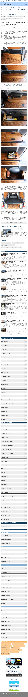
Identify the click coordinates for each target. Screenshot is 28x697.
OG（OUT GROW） (5, 651)
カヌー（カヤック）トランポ (17, 18)
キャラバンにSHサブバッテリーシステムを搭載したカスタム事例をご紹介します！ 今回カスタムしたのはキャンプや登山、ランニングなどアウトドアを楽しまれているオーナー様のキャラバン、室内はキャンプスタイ (14, 317)
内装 (3, 14)
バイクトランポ (4, 341)
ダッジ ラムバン (4, 511)
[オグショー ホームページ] (14, 668)
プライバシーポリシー (15, 693)
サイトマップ (7, 693)
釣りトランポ (4, 388)
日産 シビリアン (4, 484)
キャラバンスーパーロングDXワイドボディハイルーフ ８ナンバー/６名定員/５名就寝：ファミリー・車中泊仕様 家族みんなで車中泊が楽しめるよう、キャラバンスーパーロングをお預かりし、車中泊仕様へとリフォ (14, 275)
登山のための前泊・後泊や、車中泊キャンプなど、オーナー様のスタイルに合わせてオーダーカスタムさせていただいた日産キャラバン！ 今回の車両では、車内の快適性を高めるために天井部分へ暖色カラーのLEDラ (14, 291)
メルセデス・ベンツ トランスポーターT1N (10, 500)
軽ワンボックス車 (5, 519)
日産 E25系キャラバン (6, 465)
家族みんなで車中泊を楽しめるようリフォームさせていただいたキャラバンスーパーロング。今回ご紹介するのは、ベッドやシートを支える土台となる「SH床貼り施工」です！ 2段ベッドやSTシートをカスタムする (14, 266)
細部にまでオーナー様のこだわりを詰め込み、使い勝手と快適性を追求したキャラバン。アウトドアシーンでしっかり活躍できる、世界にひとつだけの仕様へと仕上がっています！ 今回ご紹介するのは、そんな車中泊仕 (14, 308)
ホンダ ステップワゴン (6, 488)
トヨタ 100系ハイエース (6, 429)
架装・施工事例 (5, 7)
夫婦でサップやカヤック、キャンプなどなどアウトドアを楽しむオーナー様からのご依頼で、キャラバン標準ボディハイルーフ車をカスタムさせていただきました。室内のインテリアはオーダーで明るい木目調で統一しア (14, 234)
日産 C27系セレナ (17, 649)
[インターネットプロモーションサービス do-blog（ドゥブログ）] (14, 690)
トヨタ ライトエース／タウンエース (8, 433)
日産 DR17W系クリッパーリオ (7, 649)
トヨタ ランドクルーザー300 (7, 445)
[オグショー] (14, 687)
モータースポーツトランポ (6, 349)
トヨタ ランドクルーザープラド (8, 449)
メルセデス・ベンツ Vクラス (7, 496)
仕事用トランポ (4, 415)
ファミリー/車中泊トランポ (20, 16)
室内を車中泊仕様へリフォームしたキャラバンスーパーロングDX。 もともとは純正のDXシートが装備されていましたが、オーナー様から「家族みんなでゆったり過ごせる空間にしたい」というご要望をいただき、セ (14, 258)
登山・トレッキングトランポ (7, 399)
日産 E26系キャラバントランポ (6, 18)
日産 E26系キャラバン (11, 16)
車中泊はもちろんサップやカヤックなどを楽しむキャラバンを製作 (19, 229)
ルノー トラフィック (5, 515)
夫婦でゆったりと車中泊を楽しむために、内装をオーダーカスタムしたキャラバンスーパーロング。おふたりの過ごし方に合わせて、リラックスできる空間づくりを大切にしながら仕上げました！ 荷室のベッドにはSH (14, 283)
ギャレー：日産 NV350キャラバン (11, 14)
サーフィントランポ (5, 353)
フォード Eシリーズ (5, 507)
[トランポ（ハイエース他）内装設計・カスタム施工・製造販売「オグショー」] (8, 4)
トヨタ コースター (5, 457)
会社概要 (2, 693)
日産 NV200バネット (5, 468)
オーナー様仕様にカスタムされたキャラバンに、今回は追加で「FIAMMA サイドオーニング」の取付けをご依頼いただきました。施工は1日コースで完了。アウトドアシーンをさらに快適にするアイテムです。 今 (14, 325)
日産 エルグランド (5, 476)
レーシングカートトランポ (6, 345)
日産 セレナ (3, 472)
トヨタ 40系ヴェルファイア (6, 645)
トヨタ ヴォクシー (5, 437)
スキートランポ (4, 372)
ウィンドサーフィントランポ (7, 357)
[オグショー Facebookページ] (14, 680)
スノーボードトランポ (6, 376)
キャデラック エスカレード (7, 503)
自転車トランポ (4, 384)
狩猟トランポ (4, 411)
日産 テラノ (3, 480)
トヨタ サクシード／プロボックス (8, 453)
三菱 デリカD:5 (4, 492)
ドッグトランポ (4, 392)
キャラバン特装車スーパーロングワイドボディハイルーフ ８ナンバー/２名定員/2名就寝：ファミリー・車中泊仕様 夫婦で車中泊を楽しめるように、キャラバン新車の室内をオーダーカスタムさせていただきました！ (14, 300)
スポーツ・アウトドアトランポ (7, 403)
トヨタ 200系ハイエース (6, 426)
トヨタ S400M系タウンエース (18, 643)
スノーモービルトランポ (6, 380)
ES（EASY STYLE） (5, 653)
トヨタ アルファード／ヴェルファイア (9, 441)
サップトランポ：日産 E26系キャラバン (16, 7)
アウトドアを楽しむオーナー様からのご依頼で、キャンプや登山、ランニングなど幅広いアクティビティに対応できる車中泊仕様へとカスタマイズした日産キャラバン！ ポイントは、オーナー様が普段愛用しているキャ (14, 333)
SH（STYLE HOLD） (14, 651)
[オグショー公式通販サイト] (14, 676)
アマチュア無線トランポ (6, 407)
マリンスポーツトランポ (6, 368)
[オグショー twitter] (14, 683)
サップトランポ (3, 19)
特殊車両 (3, 419)
